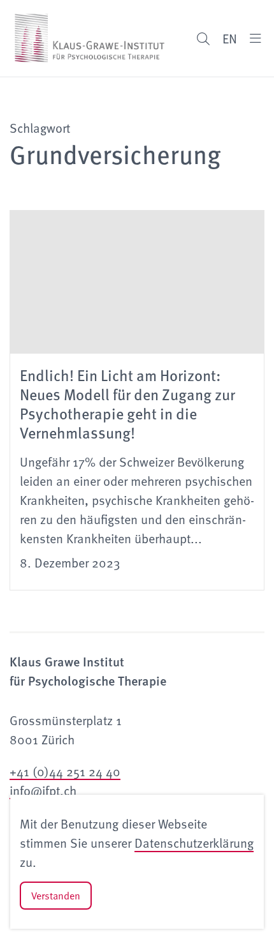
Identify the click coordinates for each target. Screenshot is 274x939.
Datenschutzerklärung (194, 842)
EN (229, 38)
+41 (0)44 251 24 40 (65, 771)
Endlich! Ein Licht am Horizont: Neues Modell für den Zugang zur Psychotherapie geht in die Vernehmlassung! (127, 403)
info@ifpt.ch (43, 790)
